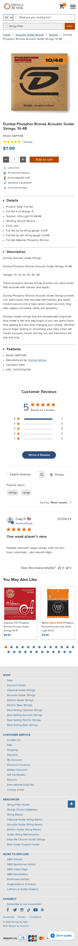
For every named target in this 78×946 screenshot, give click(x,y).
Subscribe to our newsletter (24, 904)
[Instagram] (22, 910)
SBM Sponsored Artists (21, 864)
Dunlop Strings (37, 360)
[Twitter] (15, 910)
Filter (70, 26)
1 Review (27, 142)
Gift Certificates (16, 774)
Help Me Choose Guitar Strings (26, 839)
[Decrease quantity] (6, 160)
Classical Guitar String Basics (25, 819)
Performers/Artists (18, 879)
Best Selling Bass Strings (22, 725)
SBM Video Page (17, 869)
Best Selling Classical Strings (24, 710)
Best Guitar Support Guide (23, 844)
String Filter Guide (18, 804)
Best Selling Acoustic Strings (24, 715)
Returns (12, 779)
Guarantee (8, 917)
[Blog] (42, 910)
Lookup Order (15, 789)
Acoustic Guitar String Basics (25, 824)
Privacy (22, 917)
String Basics (15, 814)
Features (14, 349)
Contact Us (14, 740)
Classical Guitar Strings (21, 690)
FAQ (9, 745)
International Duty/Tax (20, 784)
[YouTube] (35, 910)
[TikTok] (29, 910)
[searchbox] (22, 474)
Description (16, 252)
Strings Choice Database (22, 809)
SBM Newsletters (17, 874)
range (26, 492)
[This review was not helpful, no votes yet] (67, 568)
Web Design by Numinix (16, 926)
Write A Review (39, 455)
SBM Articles (15, 859)
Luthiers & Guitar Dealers (22, 889)
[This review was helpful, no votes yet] (59, 568)
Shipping (12, 750)
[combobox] (55, 502)
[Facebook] (8, 910)
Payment (12, 755)
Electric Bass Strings (19, 705)
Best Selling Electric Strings (24, 720)
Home (6, 34)
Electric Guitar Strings (20, 700)
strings (12, 492)
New (10, 680)
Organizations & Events (21, 884)
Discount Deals (16, 685)
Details (12, 200)
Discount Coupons (18, 765)
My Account (14, 760)
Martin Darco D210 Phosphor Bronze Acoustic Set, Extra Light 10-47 (58, 627)
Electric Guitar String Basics (24, 829)
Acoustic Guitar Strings (30, 34)
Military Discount (17, 770)
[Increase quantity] (23, 160)
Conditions (35, 917)
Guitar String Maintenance (23, 834)
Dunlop (53, 34)
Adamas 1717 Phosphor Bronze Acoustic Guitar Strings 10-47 (16, 627)
